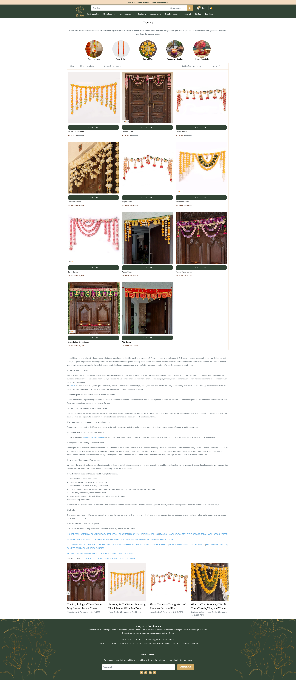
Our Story (127, 639)
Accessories (154, 14)
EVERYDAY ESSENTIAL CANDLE (128, 544)
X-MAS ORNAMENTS (126, 553)
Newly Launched (93, 14)
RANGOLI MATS (167, 534)
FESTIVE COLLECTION (92, 559)
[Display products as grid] (220, 66)
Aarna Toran (127, 272)
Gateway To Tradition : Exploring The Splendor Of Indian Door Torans (168, 608)
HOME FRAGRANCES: (76, 539)
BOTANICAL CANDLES (86, 544)
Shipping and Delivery (130, 643)
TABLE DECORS (193, 534)
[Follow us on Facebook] (141, 672)
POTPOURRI (149, 539)
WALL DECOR (214, 534)
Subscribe (185, 667)
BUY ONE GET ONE (127, 559)
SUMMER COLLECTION (77, 548)
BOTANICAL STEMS (109, 534)
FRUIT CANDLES (197, 544)
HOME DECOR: (73, 534)
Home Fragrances (125, 14)
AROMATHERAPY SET (89, 553)
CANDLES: (71, 544)
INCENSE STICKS (118, 539)
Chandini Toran (74, 201)
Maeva (72, 386)
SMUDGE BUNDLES (164, 539)
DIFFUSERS (91, 539)
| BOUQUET (123, 534)
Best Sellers (209, 14)
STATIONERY (180, 534)
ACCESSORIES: (73, 553)
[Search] (190, 8)
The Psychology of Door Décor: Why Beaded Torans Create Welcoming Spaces (125, 608)
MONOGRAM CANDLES (179, 544)
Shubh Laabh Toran (76, 131)
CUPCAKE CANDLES (105, 544)
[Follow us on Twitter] (145, 672)
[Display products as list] (224, 66)
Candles (141, 14)
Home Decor (107, 14)
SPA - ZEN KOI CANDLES (216, 544)
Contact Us (103, 643)
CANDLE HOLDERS (108, 553)
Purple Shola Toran (184, 272)
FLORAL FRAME (136, 534)
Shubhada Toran (182, 201)
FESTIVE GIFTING (110, 559)
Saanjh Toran (181, 131)
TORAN (203, 534)
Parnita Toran (127, 131)
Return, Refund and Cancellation (161, 643)
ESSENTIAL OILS (103, 539)
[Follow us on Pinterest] (154, 672)
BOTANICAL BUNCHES (90, 534)
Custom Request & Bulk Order (159, 639)
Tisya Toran (73, 272)
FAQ (114, 643)
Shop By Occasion (171, 14)
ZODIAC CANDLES (96, 548)
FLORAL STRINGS (151, 534)
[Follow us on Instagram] (150, 672)
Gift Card (198, 14)
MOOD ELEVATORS (134, 539)
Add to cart (93, 127)
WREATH (224, 534)
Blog (138, 639)
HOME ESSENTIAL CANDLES (155, 544)
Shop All (188, 14)
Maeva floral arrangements (94, 437)
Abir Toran (126, 342)
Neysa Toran (127, 201)
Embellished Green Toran (78, 342)
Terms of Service (190, 643)
